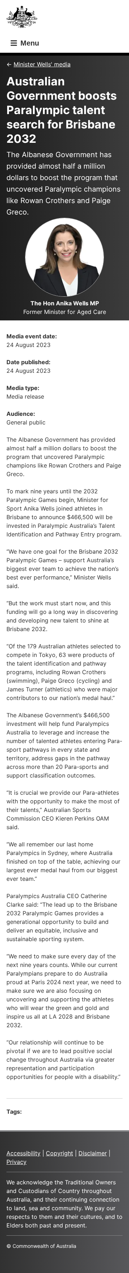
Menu (28, 43)
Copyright (59, 1153)
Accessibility (23, 1153)
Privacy (16, 1161)
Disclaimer (92, 1153)
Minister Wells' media (42, 64)
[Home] (24, 18)
